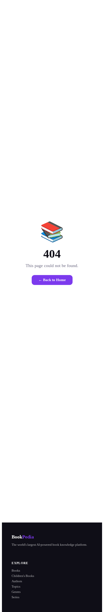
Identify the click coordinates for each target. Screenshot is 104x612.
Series (15, 597)
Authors (17, 581)
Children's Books (23, 576)
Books (16, 570)
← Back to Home (52, 280)
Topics (16, 586)
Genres (16, 592)
